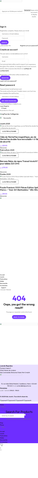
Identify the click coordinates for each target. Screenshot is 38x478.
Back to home (19, 317)
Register (22, 45)
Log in (2, 81)
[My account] (0, 20)
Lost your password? (31, 45)
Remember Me (6, 45)
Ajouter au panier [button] (9, 131)
